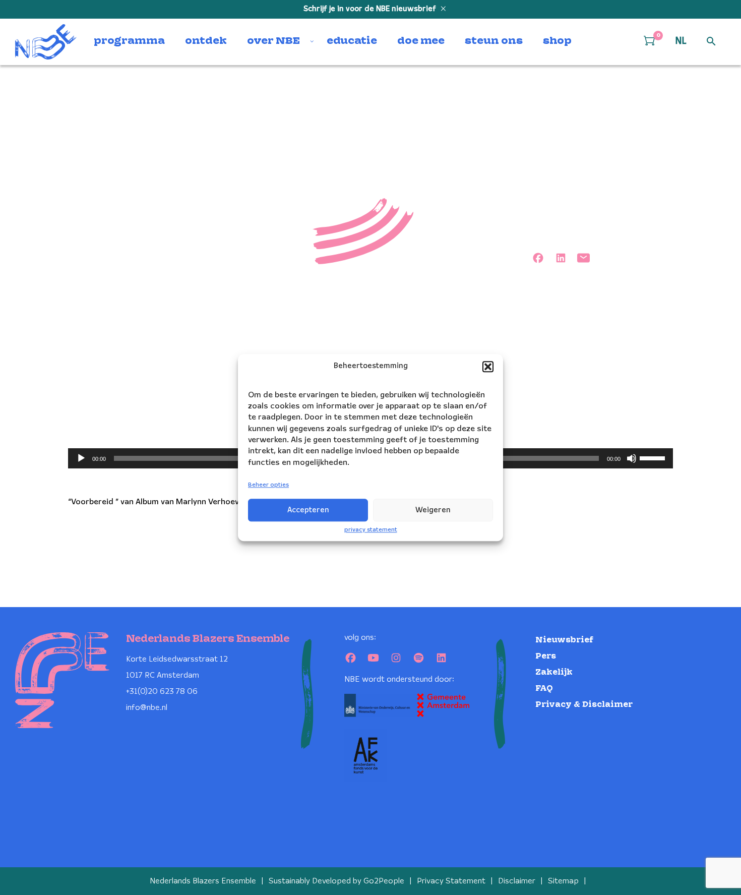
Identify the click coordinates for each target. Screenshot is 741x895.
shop (557, 41)
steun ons (494, 41)
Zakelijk (554, 672)
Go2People (383, 881)
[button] (488, 367)
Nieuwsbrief (564, 640)
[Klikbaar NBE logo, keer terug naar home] (46, 42)
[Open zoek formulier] (711, 42)
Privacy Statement (451, 881)
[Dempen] (632, 458)
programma (129, 41)
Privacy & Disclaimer (584, 704)
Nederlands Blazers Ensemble (203, 881)
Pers (545, 656)
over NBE (273, 41)
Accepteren (308, 510)
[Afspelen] (81, 458)
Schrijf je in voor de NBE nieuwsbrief (370, 9)
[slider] (654, 457)
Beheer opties (268, 485)
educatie (352, 41)
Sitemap (563, 881)
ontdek (206, 41)
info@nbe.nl (146, 707)
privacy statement (370, 529)
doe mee (421, 41)
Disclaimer (516, 881)
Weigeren (433, 510)
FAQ (544, 688)
